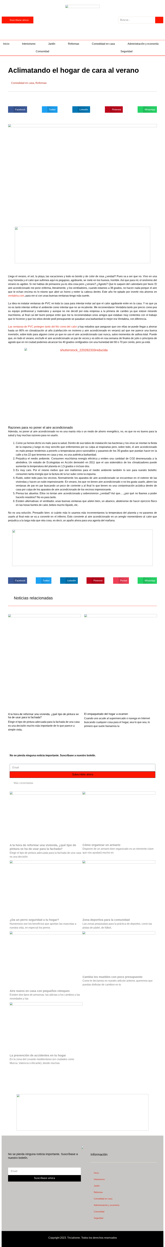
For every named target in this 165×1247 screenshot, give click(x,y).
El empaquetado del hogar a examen (106, 713)
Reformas (73, 43)
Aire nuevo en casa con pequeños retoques (40, 991)
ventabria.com (16, 295)
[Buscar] (159, 20)
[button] (17, 109)
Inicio (6, 43)
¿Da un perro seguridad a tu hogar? (34, 919)
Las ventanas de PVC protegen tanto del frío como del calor (42, 326)
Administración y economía (143, 43)
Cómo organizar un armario (101, 845)
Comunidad (42, 51)
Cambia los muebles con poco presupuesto (112, 977)
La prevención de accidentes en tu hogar (38, 1055)
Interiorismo (28, 43)
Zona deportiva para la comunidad (106, 919)
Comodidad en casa (103, 43)
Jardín (51, 43)
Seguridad (98, 1218)
